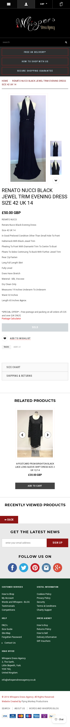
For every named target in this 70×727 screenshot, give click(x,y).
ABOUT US (19, 708)
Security (41, 602)
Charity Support (44, 610)
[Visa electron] (13, 716)
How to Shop (8, 594)
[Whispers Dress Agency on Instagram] (45, 567)
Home (5, 81)
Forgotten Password (12, 637)
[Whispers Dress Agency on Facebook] (12, 567)
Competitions (8, 610)
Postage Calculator (11, 318)
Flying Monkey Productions (35, 701)
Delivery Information (47, 637)
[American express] (36, 716)
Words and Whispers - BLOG (16, 602)
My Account (8, 598)
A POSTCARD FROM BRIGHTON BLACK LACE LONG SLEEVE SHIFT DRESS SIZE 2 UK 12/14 (35, 466)
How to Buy (42, 625)
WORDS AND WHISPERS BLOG (44, 708)
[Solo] (44, 716)
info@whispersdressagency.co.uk (19, 680)
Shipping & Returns (19, 375)
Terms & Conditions (46, 606)
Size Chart (13, 367)
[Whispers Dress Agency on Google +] (56, 567)
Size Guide (7, 629)
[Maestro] (28, 716)
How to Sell (42, 633)
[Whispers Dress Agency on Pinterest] (34, 567)
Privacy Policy (43, 598)
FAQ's (5, 625)
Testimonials (8, 606)
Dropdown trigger (26, 4)
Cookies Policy (44, 594)
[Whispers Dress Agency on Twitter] (22, 567)
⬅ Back (9, 519)
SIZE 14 (16, 346)
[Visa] (5, 716)
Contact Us (10, 643)
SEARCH (6, 708)
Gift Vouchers (43, 641)
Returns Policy (44, 629)
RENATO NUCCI (9, 219)
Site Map (6, 633)
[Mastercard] (21, 716)
